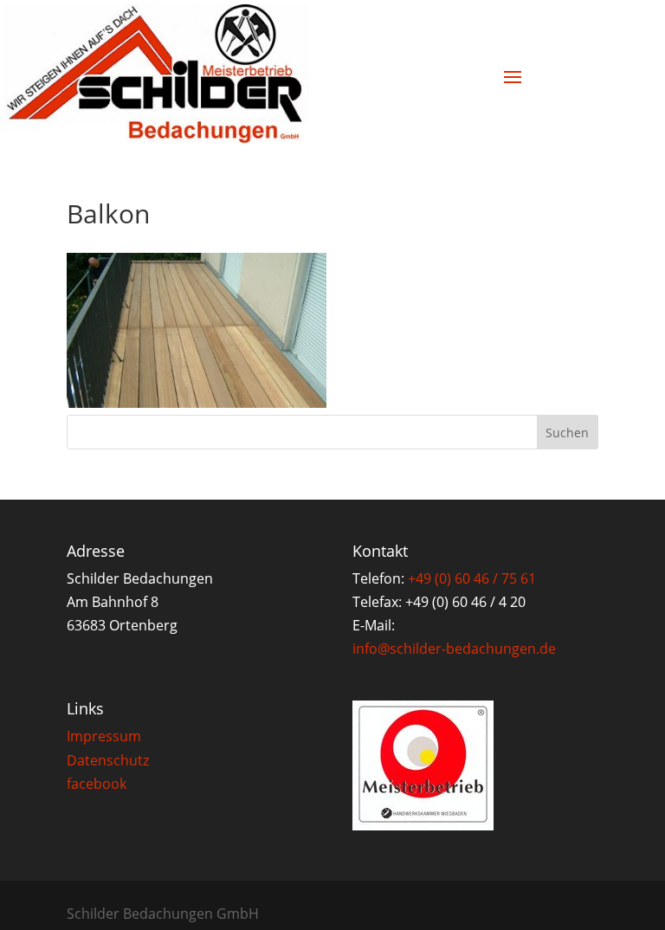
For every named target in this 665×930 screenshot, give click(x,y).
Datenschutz (108, 760)
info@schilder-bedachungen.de (454, 648)
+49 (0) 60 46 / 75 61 (472, 578)
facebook (96, 783)
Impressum (104, 736)
